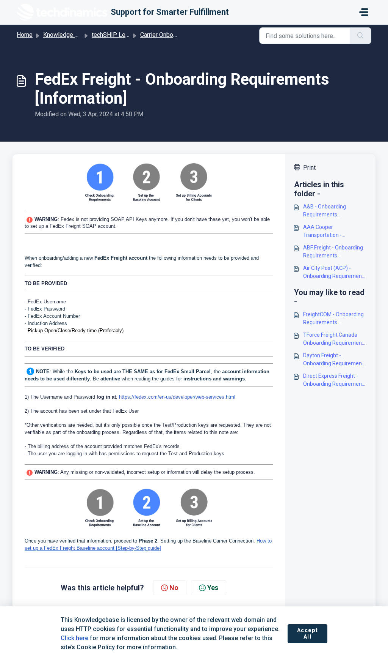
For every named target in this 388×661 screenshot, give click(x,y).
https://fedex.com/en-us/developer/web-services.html (177, 397)
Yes (212, 588)
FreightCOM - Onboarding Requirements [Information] (333, 319)
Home (25, 34)
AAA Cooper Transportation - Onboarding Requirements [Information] (334, 231)
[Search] (360, 35)
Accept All (307, 633)
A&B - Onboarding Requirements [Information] (324, 211)
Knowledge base (65, 34)
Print (309, 167)
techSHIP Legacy (115, 34)
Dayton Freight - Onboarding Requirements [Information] (334, 360)
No (173, 588)
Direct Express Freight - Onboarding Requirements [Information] (334, 380)
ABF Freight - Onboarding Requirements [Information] (333, 252)
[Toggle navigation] (363, 12)
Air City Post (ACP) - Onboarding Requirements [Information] (334, 272)
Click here (74, 638)
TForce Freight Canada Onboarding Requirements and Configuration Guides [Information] (334, 339)
